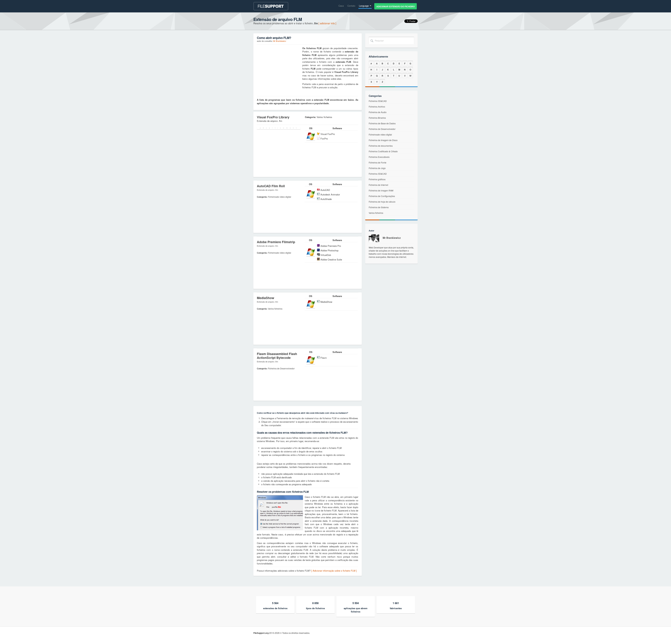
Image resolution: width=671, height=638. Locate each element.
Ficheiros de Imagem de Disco (383, 140)
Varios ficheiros (376, 212)
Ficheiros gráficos (377, 179)
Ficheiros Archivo (377, 106)
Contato (351, 5)
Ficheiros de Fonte (377, 162)
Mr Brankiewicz (279, 41)
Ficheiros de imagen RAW (381, 190)
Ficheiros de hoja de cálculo (382, 201)
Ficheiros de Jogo (377, 168)
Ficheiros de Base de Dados (382, 123)
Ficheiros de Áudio (378, 112)
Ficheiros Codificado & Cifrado (383, 151)
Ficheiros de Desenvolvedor (382, 128)
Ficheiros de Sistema (379, 207)
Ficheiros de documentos (381, 145)
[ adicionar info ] (327, 23)
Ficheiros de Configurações (382, 196)
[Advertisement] (279, 68)
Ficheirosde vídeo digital (380, 134)
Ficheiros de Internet (378, 184)
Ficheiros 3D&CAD (378, 100)
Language (364, 5)
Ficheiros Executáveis (379, 156)
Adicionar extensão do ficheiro (395, 6)
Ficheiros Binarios (377, 117)
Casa (341, 5)
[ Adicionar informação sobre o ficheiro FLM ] (334, 570)
